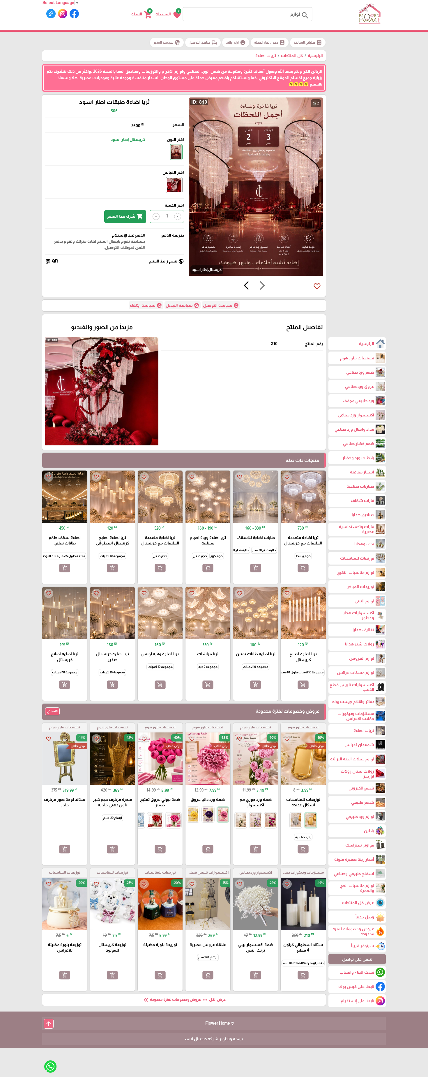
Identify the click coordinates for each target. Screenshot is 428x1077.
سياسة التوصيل (221, 305)
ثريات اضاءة (265, 55)
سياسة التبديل (182, 305)
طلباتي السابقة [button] (307, 42)
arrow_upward (48, 1023)
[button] (168, 14)
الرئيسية (315, 55)
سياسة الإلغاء (146, 305)
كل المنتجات (292, 55)
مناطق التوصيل (203, 42)
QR (51, 261)
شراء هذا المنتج (125, 216)
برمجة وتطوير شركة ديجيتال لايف (214, 1039)
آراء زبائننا (236, 42)
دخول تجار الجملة (269, 42)
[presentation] (262, 286)
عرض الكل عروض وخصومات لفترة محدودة (184, 999)
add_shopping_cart (303, 568)
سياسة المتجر (166, 42)
